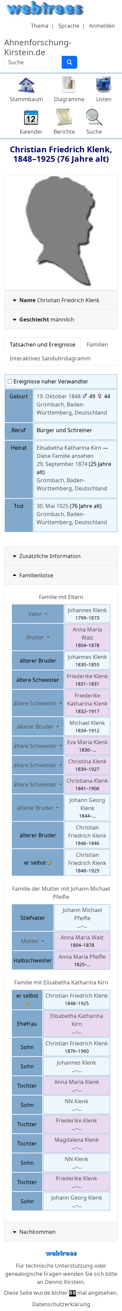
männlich (46, 319)
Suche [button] (94, 131)
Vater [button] (35, 614)
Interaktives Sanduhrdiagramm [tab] (50, 358)
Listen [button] (103, 99)
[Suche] (69, 62)
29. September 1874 (62, 464)
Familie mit (61, 982)
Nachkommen (37, 1232)
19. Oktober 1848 (59, 396)
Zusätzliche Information (50, 556)
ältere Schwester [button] (36, 703)
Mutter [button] (35, 637)
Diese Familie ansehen (65, 456)
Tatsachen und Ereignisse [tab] (42, 344)
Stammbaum (26, 99)
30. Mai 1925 (52, 506)
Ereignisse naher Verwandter (50, 381)
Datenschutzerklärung (61, 1304)
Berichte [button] (64, 131)
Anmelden (102, 25)
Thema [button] (39, 25)
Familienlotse (36, 575)
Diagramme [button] (69, 99)
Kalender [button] (31, 131)
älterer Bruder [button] (36, 726)
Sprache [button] (68, 25)
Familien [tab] (97, 344)
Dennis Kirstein (64, 1282)
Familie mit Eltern (61, 597)
